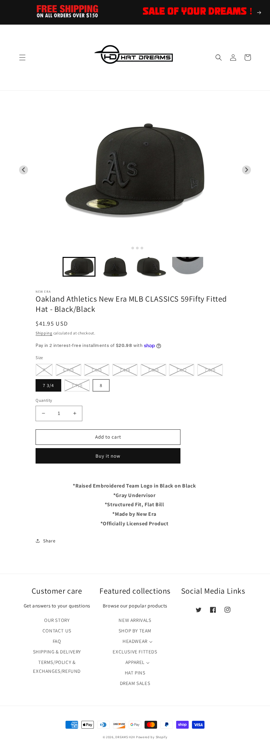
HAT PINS (135, 673)
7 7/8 (77, 385)
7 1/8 (96, 370)
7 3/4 (48, 385)
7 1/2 (181, 370)
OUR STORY (56, 620)
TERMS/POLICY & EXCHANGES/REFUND (57, 666)
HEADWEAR (135, 641)
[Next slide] (246, 170)
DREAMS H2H (125, 737)
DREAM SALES (135, 683)
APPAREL (135, 662)
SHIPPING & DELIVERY (57, 652)
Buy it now (108, 456)
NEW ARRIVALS (135, 620)
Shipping (44, 332)
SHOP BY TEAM (135, 630)
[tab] (128, 248)
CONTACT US (56, 630)
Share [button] (49, 541)
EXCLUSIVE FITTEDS (135, 652)
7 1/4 (125, 370)
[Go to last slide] (23, 170)
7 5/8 (210, 370)
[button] (22, 57)
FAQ (57, 641)
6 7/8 (68, 370)
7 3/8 (153, 370)
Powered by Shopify (152, 737)
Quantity (44, 400)
